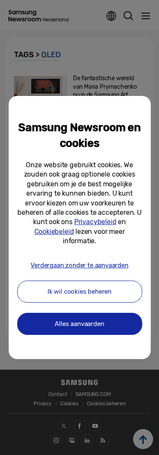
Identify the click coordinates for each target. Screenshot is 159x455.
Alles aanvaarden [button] (79, 324)
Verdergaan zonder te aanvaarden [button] (79, 265)
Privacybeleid (95, 222)
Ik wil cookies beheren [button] (79, 291)
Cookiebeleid (54, 232)
